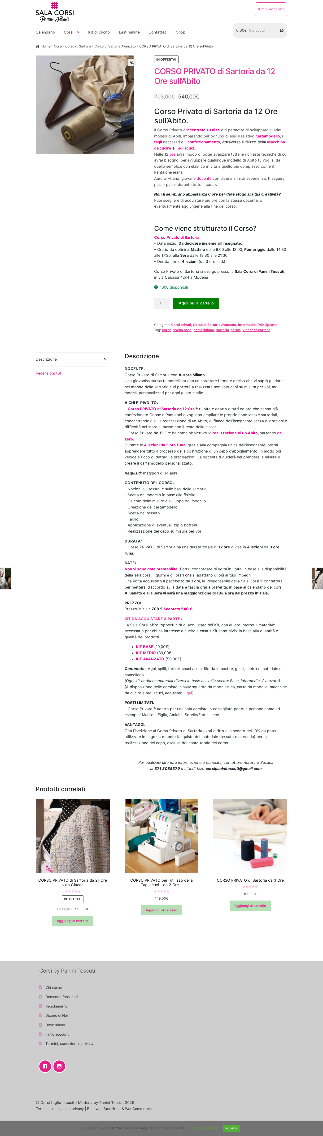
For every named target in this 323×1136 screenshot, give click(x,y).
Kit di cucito (99, 32)
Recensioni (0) (48, 373)
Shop (180, 32)
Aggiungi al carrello (196, 303)
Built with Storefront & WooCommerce (119, 1108)
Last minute (129, 32)
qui (189, 693)
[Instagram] (60, 1066)
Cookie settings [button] (204, 1128)
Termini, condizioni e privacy (69, 1043)
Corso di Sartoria (78, 46)
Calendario (45, 32)
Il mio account (271, 9)
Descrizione (46, 359)
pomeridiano (203, 330)
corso (166, 330)
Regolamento (56, 1006)
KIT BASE (144, 646)
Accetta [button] (231, 1128)
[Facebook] (46, 1066)
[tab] (73, 360)
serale (236, 330)
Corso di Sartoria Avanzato (115, 46)
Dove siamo (55, 1025)
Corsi (68, 32)
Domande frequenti (61, 997)
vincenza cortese (256, 330)
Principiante (267, 325)
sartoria (222, 330)
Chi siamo (53, 987)
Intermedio (247, 325)
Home (45, 46)
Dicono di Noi (56, 1015)
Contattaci (157, 32)
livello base (182, 330)
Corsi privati (181, 325)
